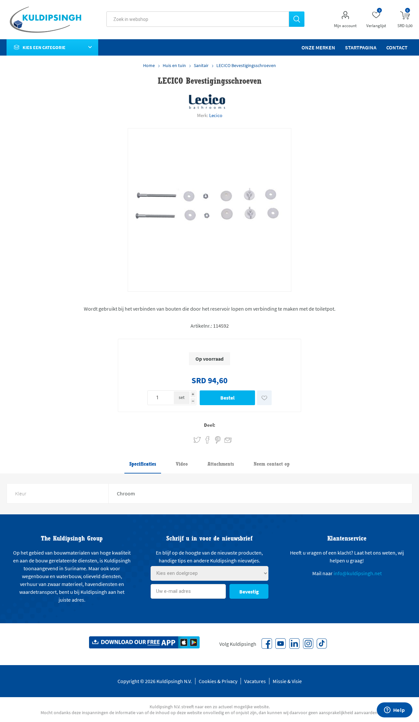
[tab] (142, 464)
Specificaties (142, 464)
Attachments (221, 464)
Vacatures (255, 681)
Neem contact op (272, 464)
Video (182, 464)
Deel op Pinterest (217, 440)
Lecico (215, 115)
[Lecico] (207, 101)
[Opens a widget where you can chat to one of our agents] (394, 710)
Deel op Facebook (207, 440)
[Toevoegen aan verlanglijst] (264, 397)
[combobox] (197, 19)
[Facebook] (267, 643)
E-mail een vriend (225, 438)
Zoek (296, 19)
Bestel (227, 397)
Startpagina (360, 47)
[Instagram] (308, 643)
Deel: (209, 425)
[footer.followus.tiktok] (322, 643)
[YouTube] (280, 643)
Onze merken (318, 47)
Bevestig (249, 591)
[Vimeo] (294, 643)
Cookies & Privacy (218, 681)
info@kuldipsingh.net (358, 573)
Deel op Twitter (197, 440)
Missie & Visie (287, 681)
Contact (397, 47)
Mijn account (345, 25)
